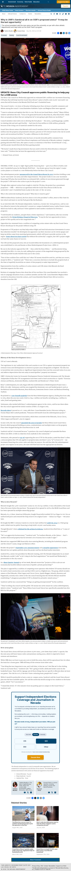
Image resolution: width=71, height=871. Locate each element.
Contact (46, 866)
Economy (20, 2)
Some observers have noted (16, 236)
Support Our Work (63, 2)
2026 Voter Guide (7, 10)
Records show (6, 410)
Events (30, 13)
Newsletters (38, 13)
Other (46, 747)
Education (36, 2)
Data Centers (19, 10)
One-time (28, 734)
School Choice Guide (44, 10)
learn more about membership (41, 752)
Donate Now (35, 757)
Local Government (21, 35)
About (3, 13)
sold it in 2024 (52, 523)
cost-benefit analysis (19, 396)
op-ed (22, 437)
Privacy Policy (36, 866)
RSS (42, 866)
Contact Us (23, 13)
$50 (24, 747)
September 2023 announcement (27, 548)
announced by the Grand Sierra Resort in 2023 (36, 174)
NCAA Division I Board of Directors (25, 217)
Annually (42, 734)
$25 (46, 741)
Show (35, 859)
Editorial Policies (12, 13)
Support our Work (61, 866)
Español (65, 6)
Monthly (36, 734)
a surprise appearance (50, 548)
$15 (25, 741)
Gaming (11, 35)
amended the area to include (31, 423)
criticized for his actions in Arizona (30, 529)
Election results (31, 10)
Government (12, 2)
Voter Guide (28, 2)
